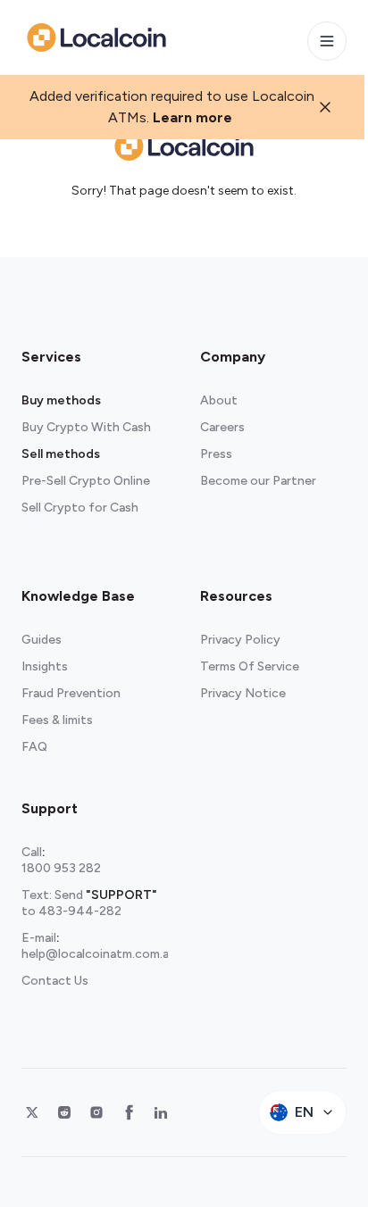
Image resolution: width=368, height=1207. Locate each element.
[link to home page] (96, 37)
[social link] (32, 1112)
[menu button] (327, 41)
